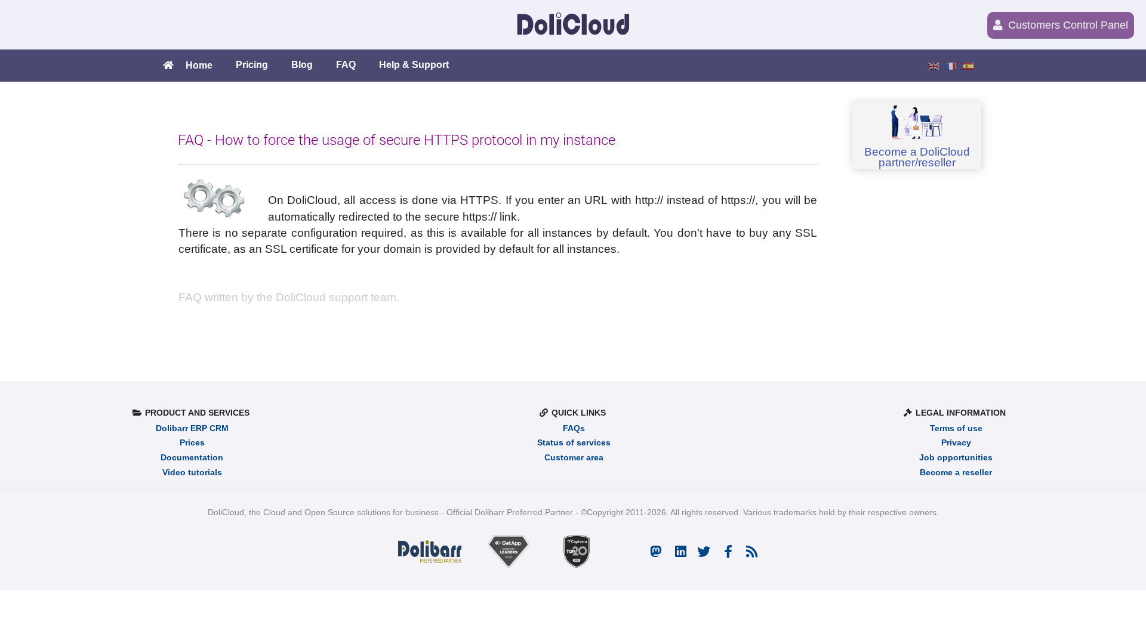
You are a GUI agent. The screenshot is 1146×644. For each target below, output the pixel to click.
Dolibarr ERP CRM (192, 428)
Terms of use (956, 428)
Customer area (573, 457)
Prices (192, 442)
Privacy (956, 442)
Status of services (574, 442)
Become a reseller (956, 472)
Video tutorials (192, 472)
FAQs (574, 428)
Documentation (192, 457)
